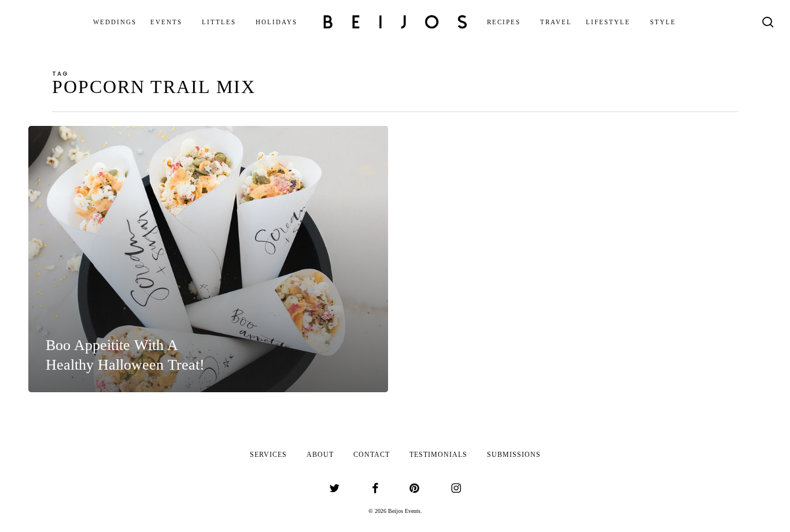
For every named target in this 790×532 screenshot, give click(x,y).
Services (268, 455)
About (320, 455)
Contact (371, 455)
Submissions (514, 455)
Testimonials (438, 455)
